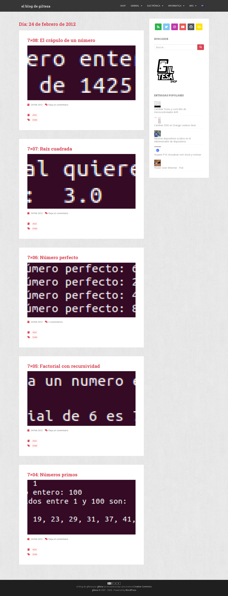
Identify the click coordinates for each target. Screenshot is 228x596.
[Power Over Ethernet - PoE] (157, 162)
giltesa (100, 586)
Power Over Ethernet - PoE (168, 167)
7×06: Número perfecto (52, 257)
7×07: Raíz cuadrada (49, 149)
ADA (35, 115)
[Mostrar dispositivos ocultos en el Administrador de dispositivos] (157, 133)
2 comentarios (55, 321)
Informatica (174, 5)
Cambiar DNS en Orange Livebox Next (175, 125)
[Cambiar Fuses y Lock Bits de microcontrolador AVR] (157, 104)
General (135, 5)
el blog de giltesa (35, 6)
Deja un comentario (58, 104)
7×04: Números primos (52, 475)
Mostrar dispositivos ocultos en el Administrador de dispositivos (172, 140)
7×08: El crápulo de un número (61, 40)
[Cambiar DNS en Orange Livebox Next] (157, 120)
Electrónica (153, 5)
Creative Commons (142, 586)
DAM (35, 119)
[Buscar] (200, 47)
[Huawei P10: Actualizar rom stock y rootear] (157, 149)
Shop (123, 5)
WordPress (131, 590)
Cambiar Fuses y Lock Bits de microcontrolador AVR (170, 111)
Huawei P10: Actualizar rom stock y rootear (177, 154)
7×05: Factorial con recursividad (63, 366)
